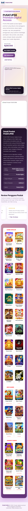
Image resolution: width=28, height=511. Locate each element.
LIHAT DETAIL (8, 60)
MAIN (9, 238)
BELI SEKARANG (8, 55)
